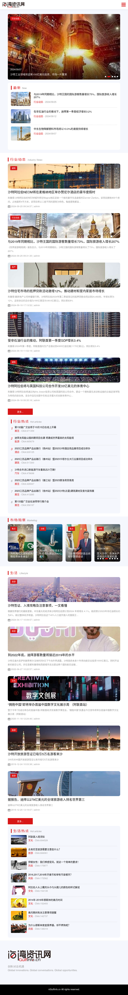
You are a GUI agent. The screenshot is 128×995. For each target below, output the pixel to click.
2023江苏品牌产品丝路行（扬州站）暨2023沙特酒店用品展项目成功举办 (52, 448)
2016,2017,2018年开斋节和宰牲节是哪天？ (50, 874)
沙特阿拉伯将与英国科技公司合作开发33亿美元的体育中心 (48, 386)
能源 (17, 441)
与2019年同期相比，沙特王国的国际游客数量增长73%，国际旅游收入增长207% (75, 95)
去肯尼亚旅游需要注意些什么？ (44, 849)
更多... (20, 411)
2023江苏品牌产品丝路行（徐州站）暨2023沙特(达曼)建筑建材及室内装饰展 (54, 490)
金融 (14, 316)
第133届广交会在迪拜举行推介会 (32, 501)
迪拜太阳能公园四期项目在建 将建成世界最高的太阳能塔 (44, 437)
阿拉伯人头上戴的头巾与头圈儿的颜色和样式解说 (54, 887)
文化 (14, 680)
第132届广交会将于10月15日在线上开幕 (35, 427)
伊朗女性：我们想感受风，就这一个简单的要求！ (54, 861)
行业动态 (39, 101)
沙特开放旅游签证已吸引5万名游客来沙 (35, 754)
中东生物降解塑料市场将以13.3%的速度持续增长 (61, 129)
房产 (14, 267)
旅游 (14, 581)
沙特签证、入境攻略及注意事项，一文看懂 (37, 605)
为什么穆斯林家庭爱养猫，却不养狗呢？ (49, 925)
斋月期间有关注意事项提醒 (42, 912)
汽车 (17, 473)
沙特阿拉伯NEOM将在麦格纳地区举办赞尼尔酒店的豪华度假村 (51, 192)
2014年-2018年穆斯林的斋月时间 (45, 899)
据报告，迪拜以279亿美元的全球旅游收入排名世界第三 (46, 799)
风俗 (31, 865)
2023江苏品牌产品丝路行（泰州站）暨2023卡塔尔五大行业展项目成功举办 (54, 459)
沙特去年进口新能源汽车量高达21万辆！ (36, 469)
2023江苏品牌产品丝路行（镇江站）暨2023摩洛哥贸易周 (44, 480)
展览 (17, 430)
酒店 (17, 452)
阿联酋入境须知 (36, 836)
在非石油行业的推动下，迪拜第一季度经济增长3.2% (63, 111)
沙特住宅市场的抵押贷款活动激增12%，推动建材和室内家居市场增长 (56, 291)
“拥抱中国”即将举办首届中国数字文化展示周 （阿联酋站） (48, 704)
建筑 (14, 168)
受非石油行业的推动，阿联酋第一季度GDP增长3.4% (44, 340)
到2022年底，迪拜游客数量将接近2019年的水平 (41, 655)
